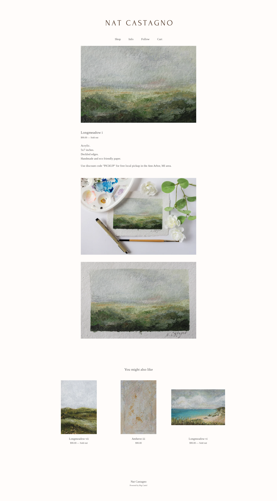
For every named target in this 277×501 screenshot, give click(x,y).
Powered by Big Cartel (138, 485)
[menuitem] (117, 39)
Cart (160, 39)
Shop (118, 39)
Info (131, 39)
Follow (145, 39)
